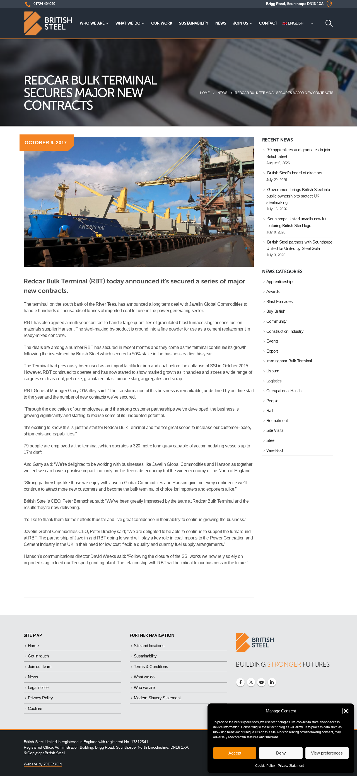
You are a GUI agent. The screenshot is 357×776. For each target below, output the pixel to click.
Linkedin (272, 682)
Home (33, 645)
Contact (268, 23)
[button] (346, 711)
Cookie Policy (265, 766)
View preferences (327, 753)
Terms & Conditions (151, 666)
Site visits (275, 430)
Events (272, 341)
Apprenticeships (280, 281)
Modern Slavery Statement (157, 697)
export (272, 351)
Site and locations (149, 645)
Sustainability (193, 23)
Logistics (274, 381)
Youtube (261, 682)
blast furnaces (279, 301)
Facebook (240, 682)
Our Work (161, 23)
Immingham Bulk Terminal (289, 361)
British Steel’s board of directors (294, 173)
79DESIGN (53, 764)
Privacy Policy (40, 697)
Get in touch (38, 656)
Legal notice (38, 687)
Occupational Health (283, 391)
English (295, 23)
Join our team (40, 666)
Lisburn (272, 371)
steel (270, 440)
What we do (127, 23)
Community (276, 321)
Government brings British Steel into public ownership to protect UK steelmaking (298, 196)
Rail (269, 410)
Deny (281, 753)
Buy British (275, 311)
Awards (273, 291)
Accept (234, 753)
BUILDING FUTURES (283, 664)
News (220, 23)
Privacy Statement (291, 766)
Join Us (240, 23)
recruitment (277, 420)
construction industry (285, 331)
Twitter (251, 682)
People (272, 401)
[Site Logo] (48, 23)
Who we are (92, 23)
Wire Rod (274, 450)
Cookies (35, 708)
